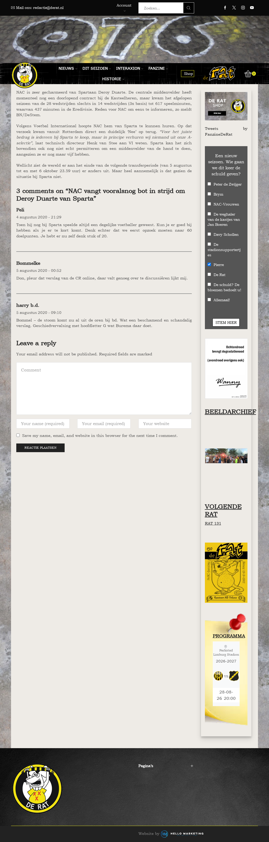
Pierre (219, 264)
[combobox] (162, 8)
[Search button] (188, 8)
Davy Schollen (226, 234)
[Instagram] (243, 8)
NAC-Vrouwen (226, 204)
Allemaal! (222, 299)
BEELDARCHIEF (230, 411)
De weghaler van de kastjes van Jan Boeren (224, 219)
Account (124, 5)
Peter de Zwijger (228, 184)
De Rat (219, 274)
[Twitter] (234, 8)
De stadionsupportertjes (224, 249)
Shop (188, 73)
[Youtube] (252, 8)
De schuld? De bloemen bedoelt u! (224, 287)
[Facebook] (225, 8)
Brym (218, 194)
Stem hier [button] (226, 322)
